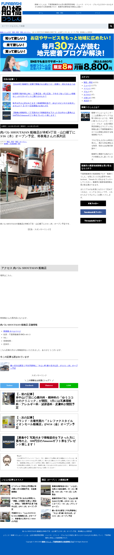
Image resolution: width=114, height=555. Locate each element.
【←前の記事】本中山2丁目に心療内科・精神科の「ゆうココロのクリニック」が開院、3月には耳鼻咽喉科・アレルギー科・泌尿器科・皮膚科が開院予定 (45, 401)
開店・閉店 (59, 13)
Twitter (9, 385)
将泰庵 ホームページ (12, 331)
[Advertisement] (39, 246)
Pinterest (49, 385)
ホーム (41, 13)
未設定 (86, 101)
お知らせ (87, 98)
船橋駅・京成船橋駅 (10, 144)
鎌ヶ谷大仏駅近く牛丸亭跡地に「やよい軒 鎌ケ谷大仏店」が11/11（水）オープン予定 (64, 513)
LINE (69, 385)
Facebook (29, 385)
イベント (97, 13)
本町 (19, 144)
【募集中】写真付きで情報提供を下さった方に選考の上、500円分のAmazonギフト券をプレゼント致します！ (46, 441)
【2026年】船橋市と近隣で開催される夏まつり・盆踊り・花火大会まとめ (44, 84)
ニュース (78, 13)
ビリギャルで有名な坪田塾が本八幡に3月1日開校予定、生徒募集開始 (23, 489)
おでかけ (59, 16)
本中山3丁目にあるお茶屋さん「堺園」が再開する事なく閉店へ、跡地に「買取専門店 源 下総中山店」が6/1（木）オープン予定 (24, 503)
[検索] (111, 26)
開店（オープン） (25, 32)
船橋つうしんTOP (5, 32)
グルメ (41, 16)
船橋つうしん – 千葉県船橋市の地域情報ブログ (58, 542)
